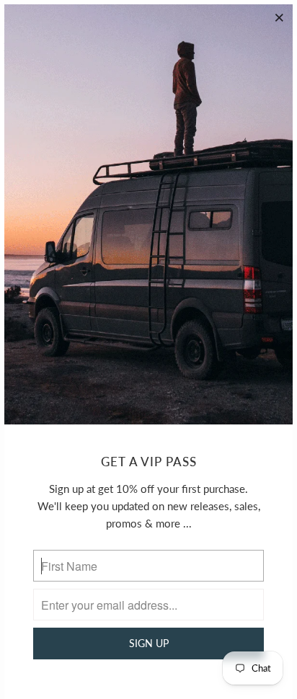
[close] (280, 17)
